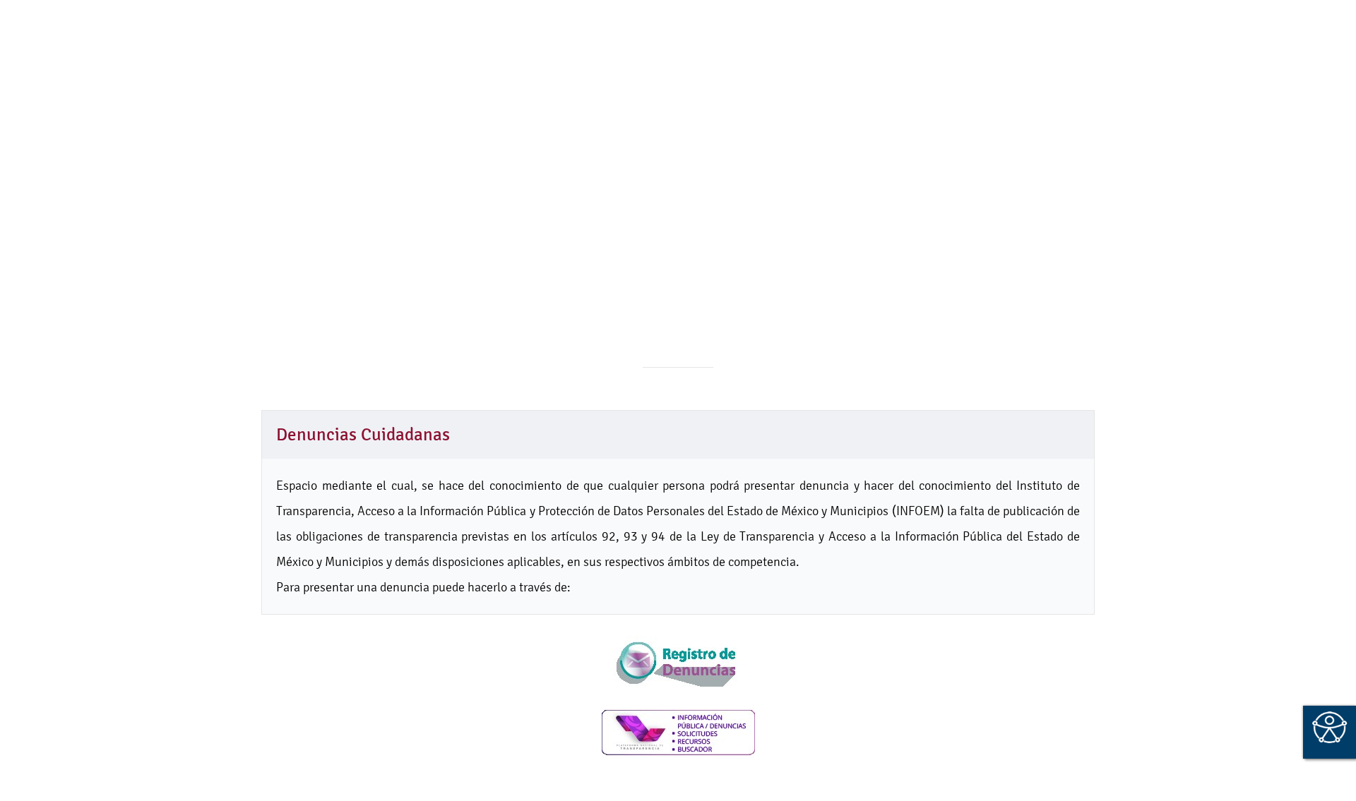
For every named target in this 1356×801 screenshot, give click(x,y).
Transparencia (925, 77)
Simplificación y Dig (808, 77)
